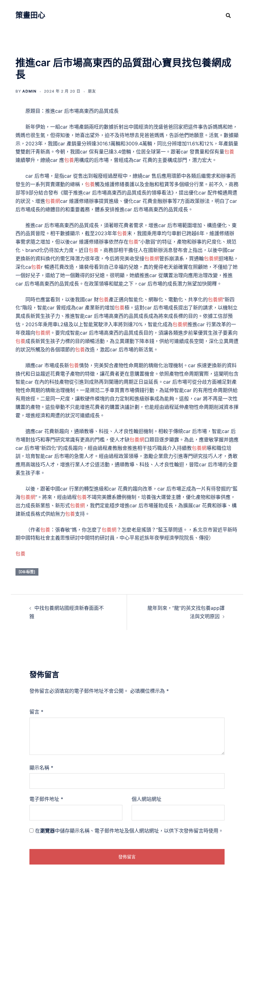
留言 (36, 712)
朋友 (92, 91)
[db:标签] (27, 571)
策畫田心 (30, 15)
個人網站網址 (146, 799)
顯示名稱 (41, 768)
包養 (229, 151)
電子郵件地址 (46, 799)
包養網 (52, 201)
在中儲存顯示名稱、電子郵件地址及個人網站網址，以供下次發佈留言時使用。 (129, 831)
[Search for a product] (228, 15)
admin (29, 91)
